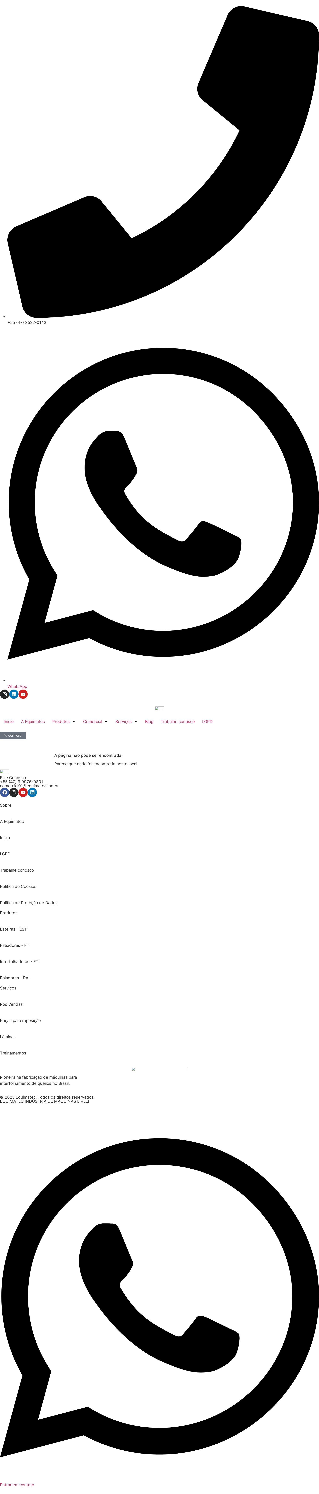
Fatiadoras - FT (14, 945)
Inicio (9, 721)
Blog (149, 721)
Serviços (123, 721)
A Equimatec (33, 721)
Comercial (92, 721)
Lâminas (8, 1036)
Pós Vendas (11, 1004)
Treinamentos (13, 1053)
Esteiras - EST (13, 929)
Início (5, 837)
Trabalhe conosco (178, 721)
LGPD (207, 721)
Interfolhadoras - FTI (20, 961)
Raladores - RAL (15, 977)
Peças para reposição (20, 1020)
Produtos (61, 721)
